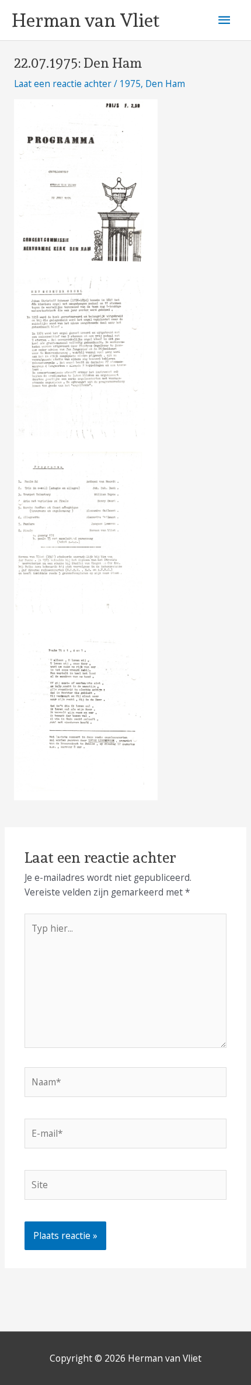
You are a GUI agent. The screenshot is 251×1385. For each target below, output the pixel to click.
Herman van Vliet (85, 20)
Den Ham (165, 83)
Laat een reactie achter (62, 83)
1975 (130, 83)
